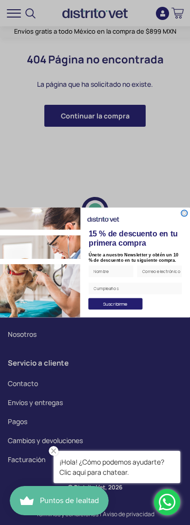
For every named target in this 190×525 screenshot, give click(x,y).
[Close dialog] (184, 213)
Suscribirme (115, 304)
